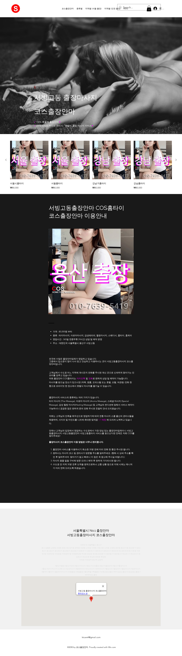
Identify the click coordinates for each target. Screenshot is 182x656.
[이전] (6, 160)
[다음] (176, 160)
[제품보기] (29, 160)
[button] (79, 8)
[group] (91, 165)
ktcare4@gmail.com (91, 637)
